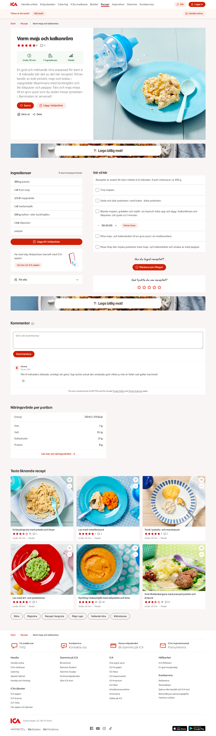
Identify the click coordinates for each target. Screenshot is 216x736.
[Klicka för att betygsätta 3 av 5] (149, 287)
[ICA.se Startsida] (14, 4)
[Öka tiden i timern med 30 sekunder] (115, 225)
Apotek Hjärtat (18, 676)
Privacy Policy (118, 391)
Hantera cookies (167, 697)
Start (13, 23)
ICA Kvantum (115, 680)
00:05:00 (107, 225)
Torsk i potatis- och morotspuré (162, 529)
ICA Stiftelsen (165, 663)
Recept (105, 4)
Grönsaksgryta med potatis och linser (33, 529)
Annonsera (114, 694)
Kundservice (147, 4)
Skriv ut (25, 114)
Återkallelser (165, 685)
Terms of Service (135, 391)
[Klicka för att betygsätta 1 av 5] (139, 287)
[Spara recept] (69, 479)
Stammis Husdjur (68, 671)
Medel (71, 60)
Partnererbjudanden (70, 676)
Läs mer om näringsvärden (56, 453)
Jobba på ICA (115, 698)
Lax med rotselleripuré (91, 529)
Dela (39, 114)
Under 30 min (29, 60)
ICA (111, 657)
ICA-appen (16, 694)
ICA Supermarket (117, 676)
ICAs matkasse (79, 4)
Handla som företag (20, 680)
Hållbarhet (165, 657)
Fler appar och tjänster (22, 707)
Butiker (94, 4)
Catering (63, 4)
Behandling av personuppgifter (174, 694)
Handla (15, 657)
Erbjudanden (47, 4)
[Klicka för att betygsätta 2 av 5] (144, 287)
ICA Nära (113, 671)
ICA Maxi (113, 685)
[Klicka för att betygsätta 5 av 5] (159, 287)
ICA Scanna (16, 698)
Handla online (29, 4)
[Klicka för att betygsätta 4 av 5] (154, 287)
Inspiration (118, 4)
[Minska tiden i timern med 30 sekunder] (98, 225)
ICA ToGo (15, 702)
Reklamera (164, 680)
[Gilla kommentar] (23, 380)
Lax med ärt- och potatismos (28, 597)
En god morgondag (168, 667)
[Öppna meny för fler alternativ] (69, 486)
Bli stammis (65, 663)
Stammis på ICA (69, 657)
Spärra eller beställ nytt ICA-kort (174, 689)
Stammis (132, 4)
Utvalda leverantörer (119, 689)
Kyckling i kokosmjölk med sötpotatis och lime (104, 597)
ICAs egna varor (117, 663)
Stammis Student (68, 667)
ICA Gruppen (115, 667)
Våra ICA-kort (66, 680)
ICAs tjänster (18, 688)
